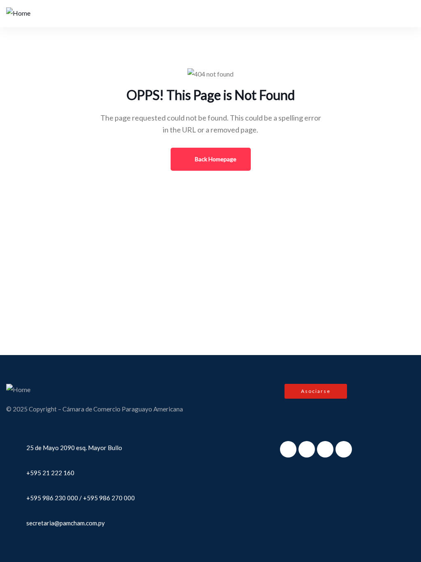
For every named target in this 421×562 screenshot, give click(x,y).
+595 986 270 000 (109, 498)
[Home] (18, 13)
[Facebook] (288, 449)
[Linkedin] (343, 449)
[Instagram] (325, 449)
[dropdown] (400, 13)
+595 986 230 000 (52, 498)
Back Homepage (215, 159)
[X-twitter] (306, 449)
